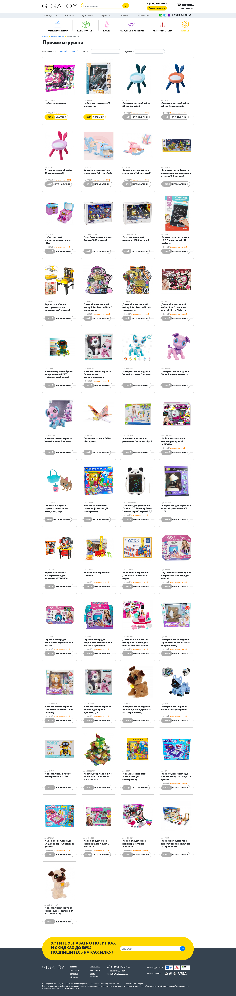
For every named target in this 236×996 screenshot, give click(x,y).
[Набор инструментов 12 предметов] (98, 78)
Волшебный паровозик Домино (96, 574)
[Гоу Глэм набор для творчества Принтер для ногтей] (60, 615)
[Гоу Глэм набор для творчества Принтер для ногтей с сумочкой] (98, 615)
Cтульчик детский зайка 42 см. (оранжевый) (175, 104)
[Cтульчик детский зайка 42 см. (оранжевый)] (176, 78)
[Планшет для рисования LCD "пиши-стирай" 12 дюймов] (176, 212)
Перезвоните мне (157, 8)
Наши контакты (94, 974)
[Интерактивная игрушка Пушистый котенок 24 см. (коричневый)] (176, 615)
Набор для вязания (55, 103)
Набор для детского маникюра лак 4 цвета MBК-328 (96, 843)
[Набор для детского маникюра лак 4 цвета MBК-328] (98, 816)
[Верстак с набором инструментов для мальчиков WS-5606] (60, 548)
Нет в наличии (140, 117)
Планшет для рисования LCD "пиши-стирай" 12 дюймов (175, 240)
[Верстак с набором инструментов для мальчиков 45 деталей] (60, 279)
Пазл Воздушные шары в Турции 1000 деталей (97, 239)
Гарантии (106, 15)
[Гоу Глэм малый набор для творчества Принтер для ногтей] (176, 548)
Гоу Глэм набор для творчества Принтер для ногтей (59, 642)
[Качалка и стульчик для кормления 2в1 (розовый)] (137, 145)
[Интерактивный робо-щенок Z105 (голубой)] (176, 682)
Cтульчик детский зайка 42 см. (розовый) (58, 171)
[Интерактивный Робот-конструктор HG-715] (60, 749)
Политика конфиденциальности (105, 983)
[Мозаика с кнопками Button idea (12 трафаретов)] (137, 749)
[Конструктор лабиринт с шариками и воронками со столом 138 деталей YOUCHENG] (176, 145)
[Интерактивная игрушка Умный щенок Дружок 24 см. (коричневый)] (137, 682)
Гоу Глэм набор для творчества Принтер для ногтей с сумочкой (97, 642)
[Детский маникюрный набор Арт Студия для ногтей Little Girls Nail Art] (176, 279)
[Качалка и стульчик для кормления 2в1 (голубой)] (98, 145)
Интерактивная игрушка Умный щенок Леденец (58, 440)
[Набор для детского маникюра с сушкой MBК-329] (137, 816)
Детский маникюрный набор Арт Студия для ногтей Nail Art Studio (135, 642)
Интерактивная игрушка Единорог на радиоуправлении (97, 374)
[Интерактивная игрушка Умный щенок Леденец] (60, 413)
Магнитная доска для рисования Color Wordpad (137, 440)
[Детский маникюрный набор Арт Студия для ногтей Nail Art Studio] (137, 615)
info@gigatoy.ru (119, 974)
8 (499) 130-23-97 (157, 3)
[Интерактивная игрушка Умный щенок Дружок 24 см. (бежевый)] (60, 883)
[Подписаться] (182, 948)
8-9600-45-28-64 (181, 15)
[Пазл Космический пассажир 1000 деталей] (137, 212)
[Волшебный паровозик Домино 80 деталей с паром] (137, 548)
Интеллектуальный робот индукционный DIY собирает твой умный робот (59, 376)
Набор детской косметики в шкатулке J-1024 (58, 240)
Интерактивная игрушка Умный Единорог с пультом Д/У (97, 709)
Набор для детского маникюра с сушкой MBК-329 (134, 843)
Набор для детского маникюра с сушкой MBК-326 (173, 441)
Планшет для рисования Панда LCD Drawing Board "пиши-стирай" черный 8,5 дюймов (137, 510)
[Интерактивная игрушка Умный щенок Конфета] (176, 346)
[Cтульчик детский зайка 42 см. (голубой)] (137, 78)
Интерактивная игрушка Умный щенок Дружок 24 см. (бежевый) (59, 910)
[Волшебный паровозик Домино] (98, 548)
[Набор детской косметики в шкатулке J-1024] (60, 212)
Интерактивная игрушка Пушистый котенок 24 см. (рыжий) (59, 709)
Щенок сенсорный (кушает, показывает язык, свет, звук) (56, 508)
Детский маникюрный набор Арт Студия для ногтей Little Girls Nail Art (174, 309)
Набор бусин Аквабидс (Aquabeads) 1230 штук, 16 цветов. (176, 776)
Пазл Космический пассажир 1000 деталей (135, 239)
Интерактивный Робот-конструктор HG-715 (58, 775)
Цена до (128, 51)
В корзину (60, 117)
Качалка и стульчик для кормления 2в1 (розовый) (136, 171)
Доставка (87, 15)
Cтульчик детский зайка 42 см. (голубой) (136, 104)
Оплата (69, 15)
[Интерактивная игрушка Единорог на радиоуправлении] (98, 346)
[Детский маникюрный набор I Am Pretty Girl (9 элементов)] (137, 279)
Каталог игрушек (57, 36)
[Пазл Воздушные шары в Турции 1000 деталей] (98, 212)
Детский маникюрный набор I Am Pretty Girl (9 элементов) (136, 307)
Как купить (50, 15)
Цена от (85, 51)
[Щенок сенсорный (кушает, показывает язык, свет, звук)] (60, 481)
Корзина (187, 5)
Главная (45, 36)
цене (62, 51)
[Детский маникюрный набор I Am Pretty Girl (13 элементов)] (98, 279)
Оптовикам (95, 966)
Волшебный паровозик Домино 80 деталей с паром (135, 575)
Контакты (143, 15)
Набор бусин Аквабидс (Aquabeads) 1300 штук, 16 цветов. (59, 843)
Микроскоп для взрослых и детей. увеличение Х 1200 (176, 508)
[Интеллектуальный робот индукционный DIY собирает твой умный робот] (60, 346)
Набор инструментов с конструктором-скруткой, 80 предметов (176, 843)
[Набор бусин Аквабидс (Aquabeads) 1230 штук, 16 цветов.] (176, 749)
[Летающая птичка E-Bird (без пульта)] (98, 413)
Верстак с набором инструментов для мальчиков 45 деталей (57, 307)
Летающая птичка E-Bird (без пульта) (97, 440)
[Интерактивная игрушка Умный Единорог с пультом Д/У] (98, 682)
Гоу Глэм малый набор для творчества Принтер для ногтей (176, 575)
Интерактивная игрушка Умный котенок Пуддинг (136, 373)
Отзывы (124, 15)
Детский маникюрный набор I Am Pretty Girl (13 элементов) (97, 307)
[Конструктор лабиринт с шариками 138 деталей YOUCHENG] (98, 749)
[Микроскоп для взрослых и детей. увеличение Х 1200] (176, 481)
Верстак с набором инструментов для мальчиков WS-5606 (56, 575)
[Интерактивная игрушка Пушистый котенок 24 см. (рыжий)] (60, 682)
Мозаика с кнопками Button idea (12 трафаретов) (134, 776)
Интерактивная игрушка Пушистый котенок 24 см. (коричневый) (176, 642)
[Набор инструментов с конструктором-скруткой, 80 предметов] (176, 816)
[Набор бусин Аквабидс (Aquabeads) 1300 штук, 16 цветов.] (60, 816)
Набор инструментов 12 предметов (96, 104)
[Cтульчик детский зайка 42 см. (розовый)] (60, 145)
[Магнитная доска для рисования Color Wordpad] (137, 413)
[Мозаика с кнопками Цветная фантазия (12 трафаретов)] (98, 481)
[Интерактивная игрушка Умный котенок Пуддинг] (137, 346)
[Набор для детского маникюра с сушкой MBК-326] (176, 413)
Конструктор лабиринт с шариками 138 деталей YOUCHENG (97, 776)
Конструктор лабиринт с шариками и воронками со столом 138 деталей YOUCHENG (176, 174)
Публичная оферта (134, 983)
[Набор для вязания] (60, 78)
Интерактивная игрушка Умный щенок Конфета (175, 373)
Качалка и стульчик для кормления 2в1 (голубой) (97, 171)
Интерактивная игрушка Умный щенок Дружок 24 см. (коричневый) (136, 709)
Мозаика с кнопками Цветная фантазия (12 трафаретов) (95, 508)
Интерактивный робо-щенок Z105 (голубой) (174, 708)
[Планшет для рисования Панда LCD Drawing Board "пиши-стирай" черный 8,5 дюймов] (137, 481)
